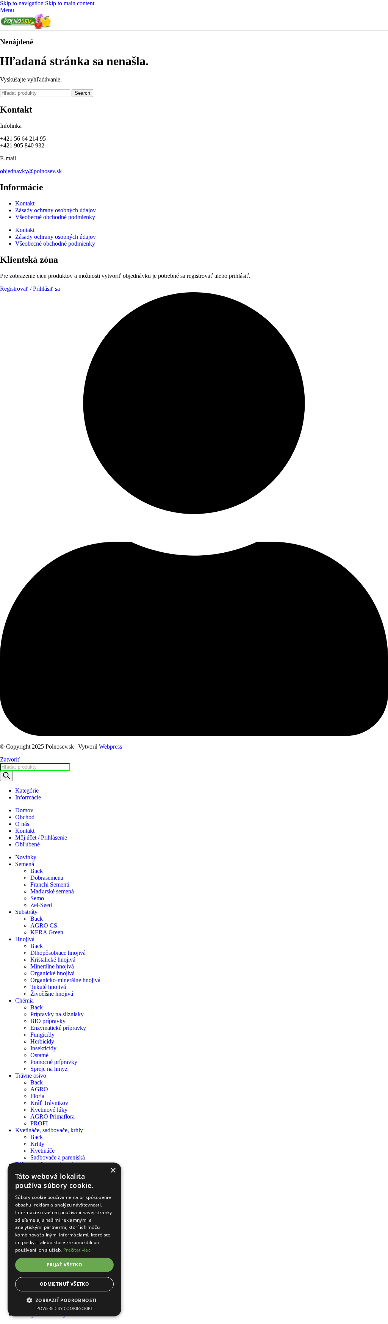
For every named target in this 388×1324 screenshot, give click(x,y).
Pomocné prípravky (53, 1062)
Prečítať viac (77, 1250)
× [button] (113, 1171)
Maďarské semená (52, 891)
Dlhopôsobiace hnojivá (58, 953)
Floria (37, 1096)
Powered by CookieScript (64, 1308)
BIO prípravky (48, 1021)
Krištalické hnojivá (52, 959)
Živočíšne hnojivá (51, 993)
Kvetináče (42, 1150)
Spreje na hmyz (48, 1068)
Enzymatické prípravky (58, 1028)
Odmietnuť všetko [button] (64, 1284)
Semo (37, 898)
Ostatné (39, 1055)
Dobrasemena (46, 877)
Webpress (110, 746)
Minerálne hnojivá (52, 966)
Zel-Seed (41, 905)
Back (36, 871)
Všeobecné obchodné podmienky (55, 217)
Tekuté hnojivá (48, 987)
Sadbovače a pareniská (57, 1157)
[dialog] (64, 1239)
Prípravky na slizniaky (57, 1014)
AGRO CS (43, 925)
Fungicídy (42, 1034)
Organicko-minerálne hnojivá (65, 980)
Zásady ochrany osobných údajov (55, 210)
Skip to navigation (22, 3)
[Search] (6, 776)
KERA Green (46, 932)
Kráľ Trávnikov (49, 1103)
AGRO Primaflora (52, 1116)
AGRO (39, 1089)
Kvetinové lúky (48, 1109)
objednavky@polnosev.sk (31, 171)
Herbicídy (42, 1041)
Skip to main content (69, 3)
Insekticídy (43, 1048)
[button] (64, 1300)
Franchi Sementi (49, 884)
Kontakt (24, 203)
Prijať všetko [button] (64, 1264)
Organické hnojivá (52, 973)
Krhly (37, 1144)
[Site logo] (26, 27)
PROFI (39, 1123)
